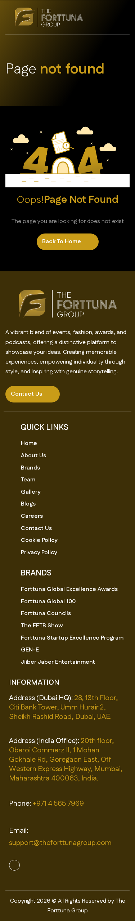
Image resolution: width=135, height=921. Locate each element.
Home (29, 443)
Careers (32, 516)
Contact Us (36, 528)
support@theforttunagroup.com (60, 843)
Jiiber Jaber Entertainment (58, 662)
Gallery (30, 492)
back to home (61, 241)
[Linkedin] (14, 865)
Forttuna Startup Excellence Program (72, 638)
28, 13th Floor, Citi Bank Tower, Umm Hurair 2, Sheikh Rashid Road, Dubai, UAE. (63, 707)
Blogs (28, 504)
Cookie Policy (39, 540)
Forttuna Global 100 (48, 601)
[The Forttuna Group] (48, 17)
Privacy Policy (39, 552)
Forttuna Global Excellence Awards (69, 589)
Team (28, 480)
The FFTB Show (42, 626)
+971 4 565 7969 (58, 803)
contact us (26, 394)
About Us (33, 455)
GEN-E (30, 650)
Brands (30, 468)
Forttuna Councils (46, 613)
